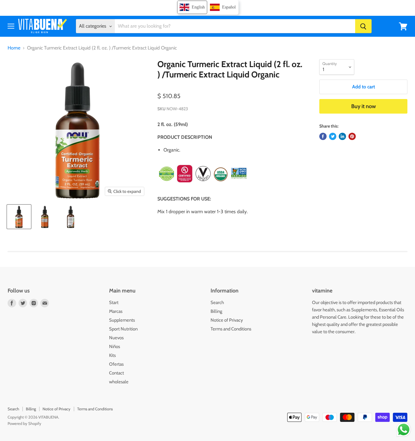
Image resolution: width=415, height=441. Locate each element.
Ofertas (116, 364)
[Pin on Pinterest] (352, 136)
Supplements (122, 320)
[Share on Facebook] (323, 136)
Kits (112, 355)
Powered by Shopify (24, 423)
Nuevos (116, 337)
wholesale (119, 382)
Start (113, 302)
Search (217, 302)
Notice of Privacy (227, 320)
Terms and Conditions (231, 329)
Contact (116, 373)
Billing (216, 311)
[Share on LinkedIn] (342, 136)
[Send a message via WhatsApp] (403, 429)
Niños (114, 346)
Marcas (115, 311)
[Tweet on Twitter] (332, 136)
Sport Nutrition (123, 329)
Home (14, 48)
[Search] (363, 26)
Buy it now (363, 106)
